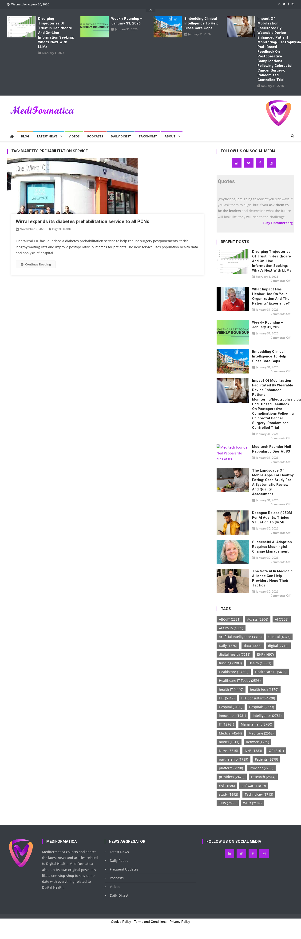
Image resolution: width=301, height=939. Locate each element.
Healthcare (233, 672)
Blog (25, 136)
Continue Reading (38, 264)
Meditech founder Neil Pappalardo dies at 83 (271, 449)
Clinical (279, 636)
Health (260, 663)
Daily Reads (119, 860)
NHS (253, 750)
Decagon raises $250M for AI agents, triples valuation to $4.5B (272, 517)
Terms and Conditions (150, 921)
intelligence (267, 715)
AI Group (231, 628)
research (263, 776)
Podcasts (95, 136)
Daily (228, 645)
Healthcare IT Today (240, 680)
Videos (74, 136)
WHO (252, 803)
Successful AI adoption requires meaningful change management (272, 547)
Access (257, 619)
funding (230, 663)
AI (281, 619)
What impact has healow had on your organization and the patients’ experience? (271, 296)
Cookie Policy (121, 921)
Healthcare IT (270, 672)
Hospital (230, 707)
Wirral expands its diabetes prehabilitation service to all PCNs (82, 221)
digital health (234, 654)
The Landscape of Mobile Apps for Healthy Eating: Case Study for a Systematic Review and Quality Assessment (273, 482)
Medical (230, 733)
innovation (232, 715)
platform (231, 768)
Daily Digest (121, 136)
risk (227, 785)
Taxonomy (148, 136)
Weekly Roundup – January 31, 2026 (127, 20)
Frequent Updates (124, 869)
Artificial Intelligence (240, 636)
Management (256, 724)
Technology (259, 794)
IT (226, 724)
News (228, 750)
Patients (266, 759)
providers (231, 776)
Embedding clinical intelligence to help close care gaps (201, 23)
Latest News (47, 136)
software (254, 785)
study (228, 794)
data (252, 645)
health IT (231, 689)
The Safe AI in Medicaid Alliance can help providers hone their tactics (272, 578)
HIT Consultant (258, 698)
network (257, 742)
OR (276, 750)
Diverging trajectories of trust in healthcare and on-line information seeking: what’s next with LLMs (56, 32)
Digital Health (61, 229)
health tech (264, 689)
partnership (233, 759)
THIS (227, 803)
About (170, 136)
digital (278, 645)
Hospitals (261, 707)
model (229, 742)
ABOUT (229, 619)
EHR (265, 654)
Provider (261, 768)
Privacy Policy (180, 921)
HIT (226, 698)
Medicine (261, 733)
